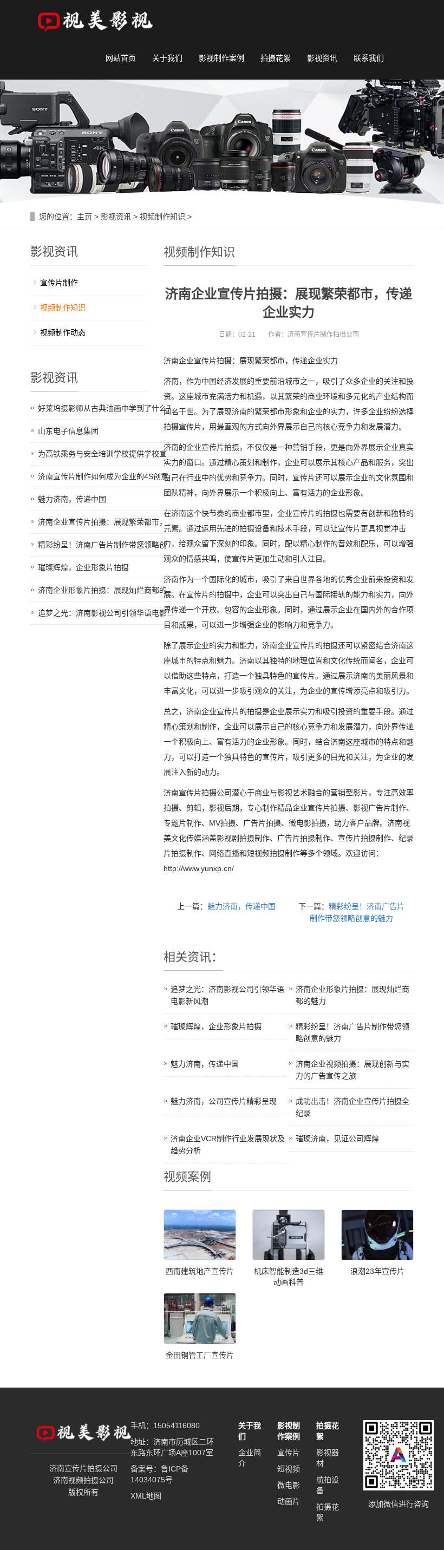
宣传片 (288, 1452)
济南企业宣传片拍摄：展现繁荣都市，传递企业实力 (125, 522)
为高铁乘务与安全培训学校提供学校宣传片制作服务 (125, 453)
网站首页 (121, 58)
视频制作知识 (162, 216)
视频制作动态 (63, 332)
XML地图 (145, 1496)
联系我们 (369, 58)
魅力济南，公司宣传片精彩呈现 (224, 1101)
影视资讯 (322, 58)
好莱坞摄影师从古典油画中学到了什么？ (106, 408)
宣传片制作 (59, 282)
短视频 (288, 1468)
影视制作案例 (221, 58)
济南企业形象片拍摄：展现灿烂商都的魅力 (110, 590)
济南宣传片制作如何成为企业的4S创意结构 (111, 476)
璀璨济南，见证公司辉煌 (337, 1138)
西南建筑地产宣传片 (200, 1271)
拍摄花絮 (275, 58)
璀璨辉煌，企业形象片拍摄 (216, 1026)
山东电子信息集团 (68, 431)
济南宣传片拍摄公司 (198, 792)
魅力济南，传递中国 (241, 906)
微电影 (288, 1485)
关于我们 (167, 58)
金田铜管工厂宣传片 (200, 1355)
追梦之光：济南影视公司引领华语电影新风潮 (114, 613)
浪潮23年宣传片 (377, 1271)
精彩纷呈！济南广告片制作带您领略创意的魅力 (117, 544)
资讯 (199, 957)
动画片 (288, 1501)
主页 (84, 216)
